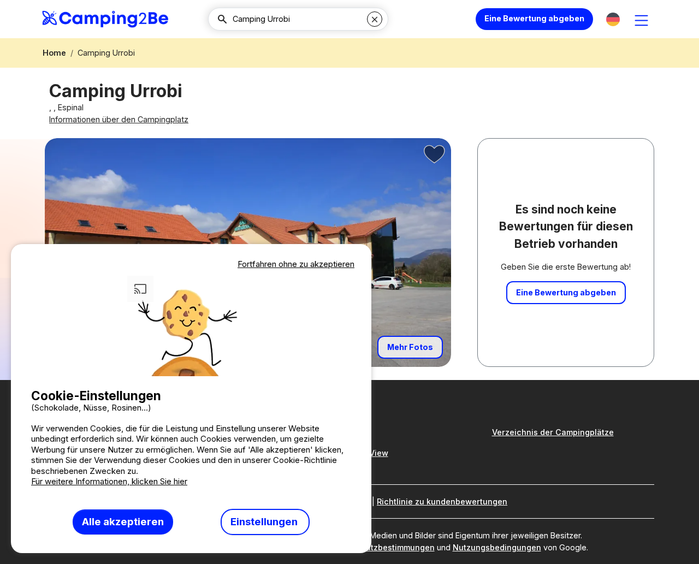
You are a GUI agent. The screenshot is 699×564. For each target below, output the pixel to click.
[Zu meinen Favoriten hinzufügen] (434, 154)
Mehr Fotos (410, 347)
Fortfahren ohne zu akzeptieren (296, 264)
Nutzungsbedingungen (497, 547)
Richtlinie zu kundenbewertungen (442, 501)
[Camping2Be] (105, 19)
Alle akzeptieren (123, 521)
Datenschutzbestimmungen (382, 547)
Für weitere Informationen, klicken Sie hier (109, 481)
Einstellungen (265, 521)
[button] (613, 19)
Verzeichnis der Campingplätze (553, 432)
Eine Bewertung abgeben (534, 18)
